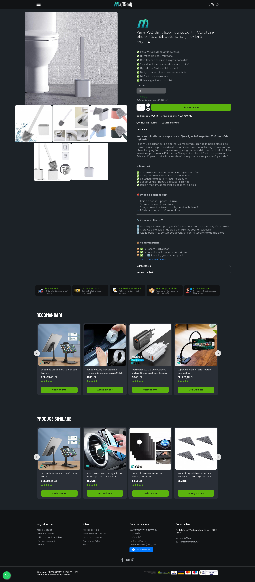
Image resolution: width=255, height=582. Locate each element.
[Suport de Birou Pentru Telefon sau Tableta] (59, 345)
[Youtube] (127, 560)
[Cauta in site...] (208, 4)
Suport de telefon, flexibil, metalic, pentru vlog (195, 371)
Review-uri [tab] (145, 272)
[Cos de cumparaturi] (217, 4)
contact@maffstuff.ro (189, 541)
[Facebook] (122, 560)
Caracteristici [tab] (144, 266)
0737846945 (185, 538)
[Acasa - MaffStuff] (123, 4)
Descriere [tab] (142, 129)
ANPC (85, 544)
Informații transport (46, 541)
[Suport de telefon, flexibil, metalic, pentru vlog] (196, 345)
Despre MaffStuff (44, 530)
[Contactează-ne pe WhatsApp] (7, 575)
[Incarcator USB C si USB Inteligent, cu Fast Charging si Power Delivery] (150, 345)
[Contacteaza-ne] (212, 4)
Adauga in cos (191, 107)
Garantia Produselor (92, 537)
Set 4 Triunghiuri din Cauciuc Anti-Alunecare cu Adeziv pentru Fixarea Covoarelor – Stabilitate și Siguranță (196, 475)
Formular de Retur (91, 541)
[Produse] (39, 5)
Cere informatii (171, 122)
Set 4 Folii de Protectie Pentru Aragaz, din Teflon (147, 475)
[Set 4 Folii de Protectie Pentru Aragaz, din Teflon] (150, 449)
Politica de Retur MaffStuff (95, 533)
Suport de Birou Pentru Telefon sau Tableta (59, 371)
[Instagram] (132, 560)
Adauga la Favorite (148, 122)
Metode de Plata (91, 530)
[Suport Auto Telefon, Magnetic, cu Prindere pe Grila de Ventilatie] (105, 449)
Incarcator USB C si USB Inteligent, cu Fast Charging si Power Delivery (149, 371)
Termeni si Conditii (45, 533)
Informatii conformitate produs (151, 259)
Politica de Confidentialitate (50, 537)
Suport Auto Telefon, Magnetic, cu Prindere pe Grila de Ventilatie (104, 475)
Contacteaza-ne (143, 550)
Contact (40, 544)
